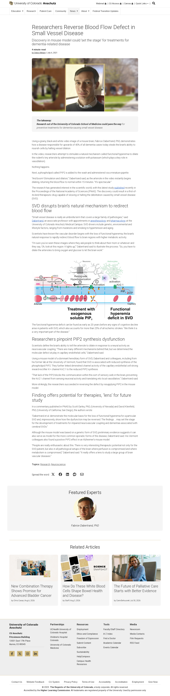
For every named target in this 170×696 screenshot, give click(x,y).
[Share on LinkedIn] (67, 474)
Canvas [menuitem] (127, 3)
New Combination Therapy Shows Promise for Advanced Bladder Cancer (32, 591)
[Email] (82, 474)
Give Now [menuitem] (153, 682)
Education (16, 11)
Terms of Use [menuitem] (88, 682)
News (72, 11)
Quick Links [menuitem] (141, 3)
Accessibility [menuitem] (105, 682)
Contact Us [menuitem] (17, 682)
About (84, 11)
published (119, 187)
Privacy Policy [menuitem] (70, 682)
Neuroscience (58, 464)
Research (31, 11)
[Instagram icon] (29, 653)
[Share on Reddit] (74, 474)
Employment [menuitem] (138, 682)
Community (60, 11)
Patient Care (46, 11)
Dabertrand (37, 220)
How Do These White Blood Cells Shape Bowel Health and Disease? (84, 591)
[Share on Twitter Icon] (53, 474)
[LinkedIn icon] (36, 653)
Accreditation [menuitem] (121, 682)
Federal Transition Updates (105, 11)
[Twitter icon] (21, 653)
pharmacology (118, 220)
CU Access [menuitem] (114, 3)
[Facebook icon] (13, 653)
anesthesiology (98, 220)
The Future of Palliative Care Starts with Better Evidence (136, 588)
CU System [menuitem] (54, 682)
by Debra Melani (39, 53)
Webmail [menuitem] (100, 3)
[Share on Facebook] (60, 474)
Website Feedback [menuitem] (35, 682)
